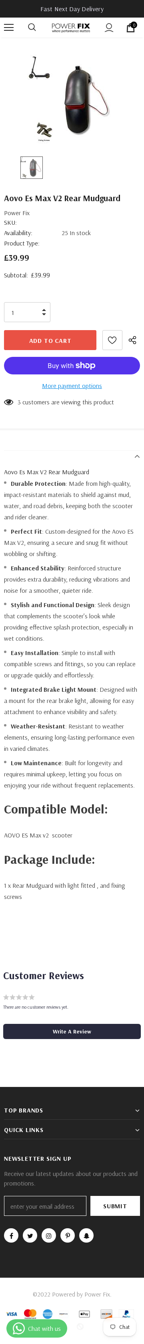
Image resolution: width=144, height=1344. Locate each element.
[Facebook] (11, 1235)
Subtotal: (16, 275)
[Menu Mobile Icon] (9, 27)
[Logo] (71, 27)
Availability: (18, 233)
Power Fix (17, 213)
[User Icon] (109, 28)
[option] (72, 99)
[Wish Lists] (112, 340)
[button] (72, 1031)
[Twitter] (30, 1235)
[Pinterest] (67, 1235)
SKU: (10, 222)
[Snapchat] (86, 1235)
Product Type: (22, 243)
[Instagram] (49, 1235)
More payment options (72, 386)
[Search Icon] (40, 28)
